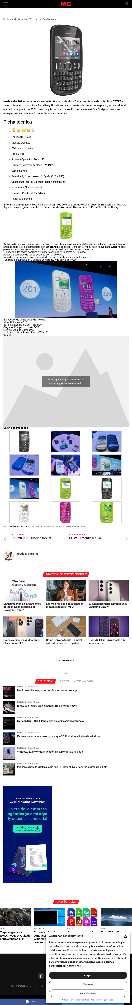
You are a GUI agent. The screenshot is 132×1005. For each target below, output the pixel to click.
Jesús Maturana (47, 19)
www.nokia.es (25, 148)
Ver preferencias (88, 993)
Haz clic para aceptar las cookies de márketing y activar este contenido (66, 381)
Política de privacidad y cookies (75, 1000)
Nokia (61, 527)
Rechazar (88, 984)
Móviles (50, 527)
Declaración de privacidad (101, 1000)
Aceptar (88, 975)
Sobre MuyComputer (23, 986)
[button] (125, 935)
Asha (39, 527)
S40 (84, 527)
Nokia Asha (73, 527)
